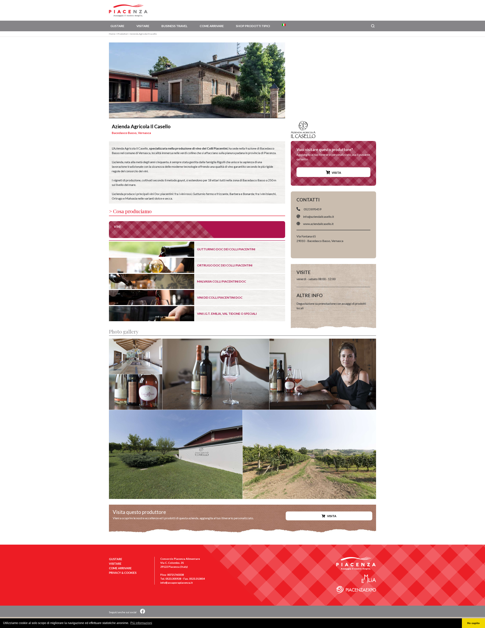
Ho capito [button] (473, 623)
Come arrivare (212, 26)
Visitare (142, 26)
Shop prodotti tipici (253, 26)
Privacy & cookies (122, 572)
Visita (336, 172)
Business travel (174, 26)
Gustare (117, 26)
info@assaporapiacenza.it (176, 582)
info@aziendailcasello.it (318, 216)
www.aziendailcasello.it (318, 224)
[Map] (333, 80)
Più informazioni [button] (141, 623)
